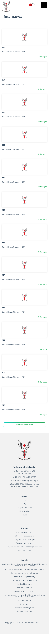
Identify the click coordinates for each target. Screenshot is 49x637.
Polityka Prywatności (24, 508)
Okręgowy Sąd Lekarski (24, 543)
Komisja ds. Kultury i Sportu (24, 591)
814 (3, 178)
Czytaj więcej (42, 57)
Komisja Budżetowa (24, 588)
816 (3, 243)
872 (3, 112)
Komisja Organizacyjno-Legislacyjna (24, 573)
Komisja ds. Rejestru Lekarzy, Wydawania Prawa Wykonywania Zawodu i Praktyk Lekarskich (24, 565)
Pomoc (24, 515)
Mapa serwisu (24, 511)
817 (3, 275)
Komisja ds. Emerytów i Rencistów (24, 580)
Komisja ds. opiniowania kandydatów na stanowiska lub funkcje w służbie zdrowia (24, 596)
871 (3, 80)
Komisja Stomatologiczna (24, 608)
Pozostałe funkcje (24, 551)
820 (3, 373)
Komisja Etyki (24, 604)
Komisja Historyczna (24, 584)
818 (3, 308)
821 (3, 405)
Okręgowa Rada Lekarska (24, 536)
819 (3, 340)
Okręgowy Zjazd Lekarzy (24, 532)
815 (3, 210)
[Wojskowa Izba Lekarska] (6, 6)
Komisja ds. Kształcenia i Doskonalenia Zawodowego (24, 570)
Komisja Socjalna (24, 600)
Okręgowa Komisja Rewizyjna (24, 540)
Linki (24, 500)
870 (3, 47)
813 (3, 145)
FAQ (24, 504)
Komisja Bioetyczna (24, 611)
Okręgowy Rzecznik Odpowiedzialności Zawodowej (24, 547)
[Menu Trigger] (44, 5)
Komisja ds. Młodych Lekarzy (24, 577)
